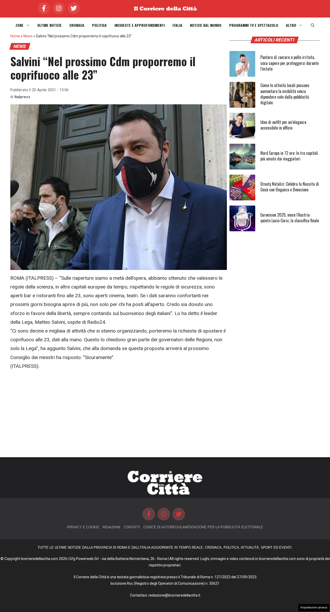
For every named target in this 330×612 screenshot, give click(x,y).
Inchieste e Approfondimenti (139, 25)
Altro (291, 25)
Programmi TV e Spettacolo (253, 25)
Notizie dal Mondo (205, 25)
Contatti (132, 527)
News (27, 36)
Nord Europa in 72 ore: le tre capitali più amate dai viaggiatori (289, 156)
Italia (177, 25)
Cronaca (76, 25)
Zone (19, 25)
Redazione (111, 527)
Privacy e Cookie (83, 527)
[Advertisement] (118, 414)
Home (15, 36)
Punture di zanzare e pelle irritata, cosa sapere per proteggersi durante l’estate (289, 63)
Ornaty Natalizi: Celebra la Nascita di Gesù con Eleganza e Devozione (289, 187)
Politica (99, 25)
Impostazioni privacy (313, 607)
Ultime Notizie (49, 25)
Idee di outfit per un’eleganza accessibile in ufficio (283, 125)
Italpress (22, 97)
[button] (312, 25)
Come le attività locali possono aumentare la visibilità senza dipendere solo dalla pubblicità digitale (284, 94)
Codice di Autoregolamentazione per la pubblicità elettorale (203, 527)
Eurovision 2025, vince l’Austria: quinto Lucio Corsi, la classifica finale (289, 218)
